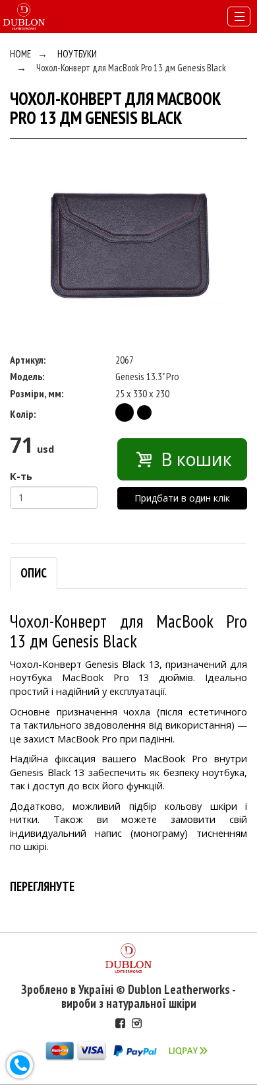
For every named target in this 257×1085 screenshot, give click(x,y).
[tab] (33, 573)
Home (20, 54)
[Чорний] (124, 412)
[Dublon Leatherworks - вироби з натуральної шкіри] (24, 15)
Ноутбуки (77, 54)
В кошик (194, 459)
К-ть (21, 475)
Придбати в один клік (182, 498)
